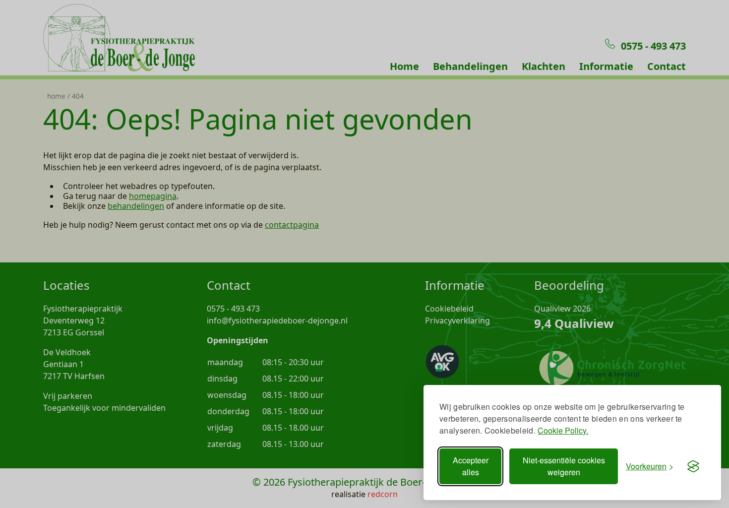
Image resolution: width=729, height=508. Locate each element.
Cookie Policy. (563, 430)
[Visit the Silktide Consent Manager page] (693, 466)
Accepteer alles (470, 466)
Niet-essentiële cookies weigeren (564, 466)
